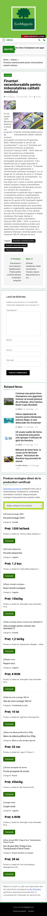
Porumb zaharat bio (12, 553)
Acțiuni (8, 75)
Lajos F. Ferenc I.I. (27, 752)
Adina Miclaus (22, 465)
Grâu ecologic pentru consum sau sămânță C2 (19, 627)
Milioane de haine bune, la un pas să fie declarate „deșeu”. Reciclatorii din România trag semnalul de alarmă (28, 455)
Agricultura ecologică (12, 489)
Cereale (15, 522)
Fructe (14, 776)
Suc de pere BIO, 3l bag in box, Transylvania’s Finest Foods (17, 847)
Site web (10, 360)
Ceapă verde (9, 806)
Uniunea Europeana (14, 250)
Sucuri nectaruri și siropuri (22, 853)
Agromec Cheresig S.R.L (30, 717)
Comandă (9, 541)
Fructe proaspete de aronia (16, 771)
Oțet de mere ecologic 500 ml (17, 701)
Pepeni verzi (9, 663)
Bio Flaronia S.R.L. (27, 787)
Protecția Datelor (19, 911)
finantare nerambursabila (23, 241)
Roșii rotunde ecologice (14, 588)
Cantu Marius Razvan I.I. (29, 569)
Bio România (35, 889)
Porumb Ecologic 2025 (14, 518)
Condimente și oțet (19, 705)
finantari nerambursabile (16, 245)
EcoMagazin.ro (28, 907)
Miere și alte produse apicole (23, 740)
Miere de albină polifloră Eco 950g (19, 736)
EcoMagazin (10, 97)
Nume (9, 340)
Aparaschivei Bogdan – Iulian (31, 644)
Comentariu (12, 310)
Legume (15, 557)
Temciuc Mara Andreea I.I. (30, 534)
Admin (19, 409)
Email (9, 350)
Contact (31, 911)
